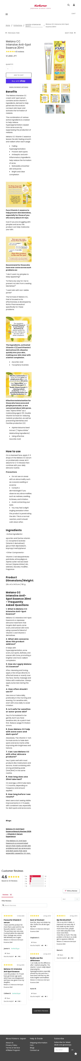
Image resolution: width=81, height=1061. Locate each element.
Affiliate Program (13, 1050)
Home (8, 25)
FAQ (31, 1045)
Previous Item (13, 33)
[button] (16, 956)
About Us (9, 1043)
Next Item (69, 33)
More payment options (18, 87)
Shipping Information (38, 1043)
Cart (74, 13)
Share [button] (8, 953)
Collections (18, 25)
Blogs (32, 1048)
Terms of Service (13, 1048)
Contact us (34, 1050)
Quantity (9, 64)
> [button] (41, 1011)
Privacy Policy (11, 1045)
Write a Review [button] (72, 891)
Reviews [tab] (5, 895)
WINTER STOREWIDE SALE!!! (33, 25)
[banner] (40, 7)
